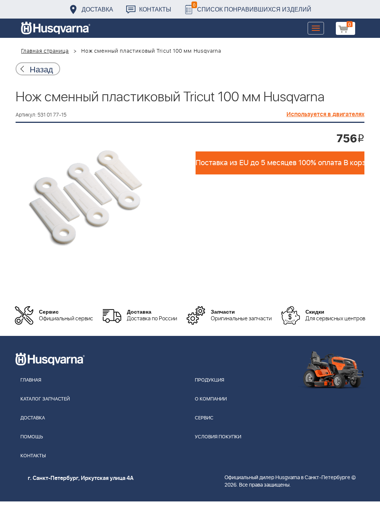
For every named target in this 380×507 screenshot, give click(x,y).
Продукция (209, 380)
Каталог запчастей (45, 399)
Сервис (204, 418)
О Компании (211, 399)
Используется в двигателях (325, 114)
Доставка (97, 9)
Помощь (31, 437)
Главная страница (45, 51)
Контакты (155, 9)
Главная (30, 380)
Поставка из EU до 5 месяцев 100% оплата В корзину (280, 163)
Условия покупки (218, 437)
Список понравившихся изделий (252, 7)
